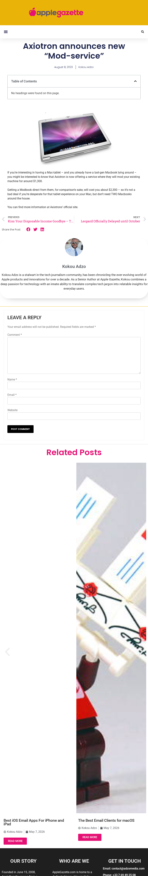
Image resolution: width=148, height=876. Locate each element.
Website (12, 410)
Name (12, 379)
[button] (6, 32)
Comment (14, 334)
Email (12, 395)
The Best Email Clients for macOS (106, 820)
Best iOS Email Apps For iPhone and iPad (34, 822)
